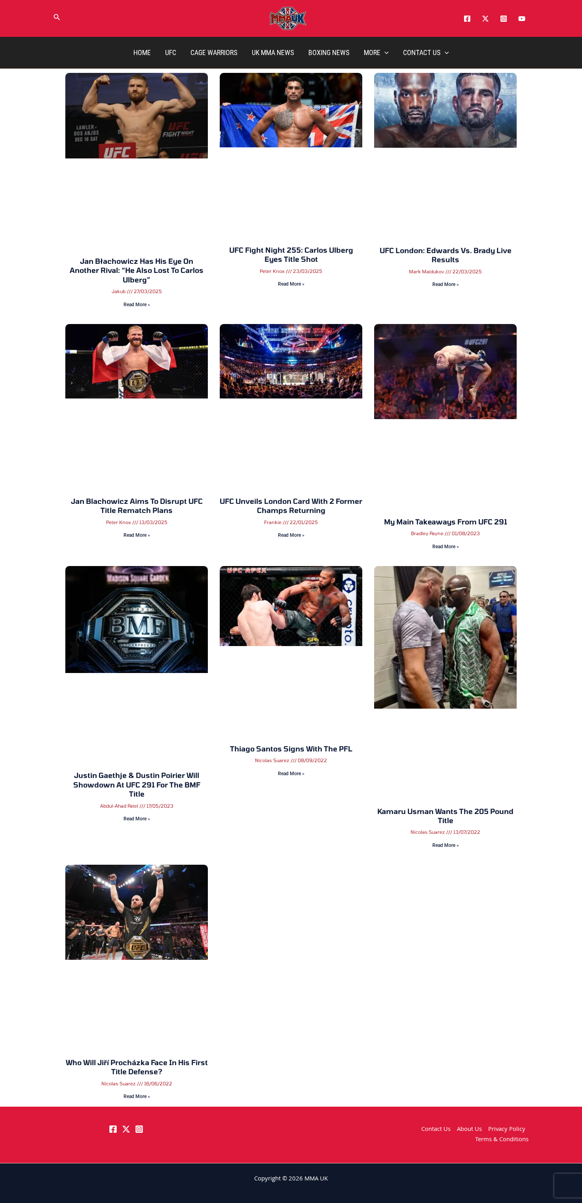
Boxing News (329, 52)
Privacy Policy (506, 1129)
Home (142, 52)
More (372, 52)
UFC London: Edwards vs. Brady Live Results (446, 180)
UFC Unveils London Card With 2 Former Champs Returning (291, 346)
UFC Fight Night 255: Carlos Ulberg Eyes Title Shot (291, 180)
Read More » (137, 219)
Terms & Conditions (502, 1140)
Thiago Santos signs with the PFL (291, 497)
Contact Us (422, 52)
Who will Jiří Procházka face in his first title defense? (137, 667)
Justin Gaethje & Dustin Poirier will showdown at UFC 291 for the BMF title (136, 506)
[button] (57, 18)
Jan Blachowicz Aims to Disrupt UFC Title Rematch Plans (137, 346)
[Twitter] (485, 18)
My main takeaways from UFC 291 (445, 341)
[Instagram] (503, 18)
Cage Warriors (214, 52)
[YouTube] (522, 18)
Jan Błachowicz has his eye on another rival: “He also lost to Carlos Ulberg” (137, 184)
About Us (469, 1129)
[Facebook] (467, 18)
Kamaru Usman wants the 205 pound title (445, 502)
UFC (170, 52)
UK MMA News (273, 52)
